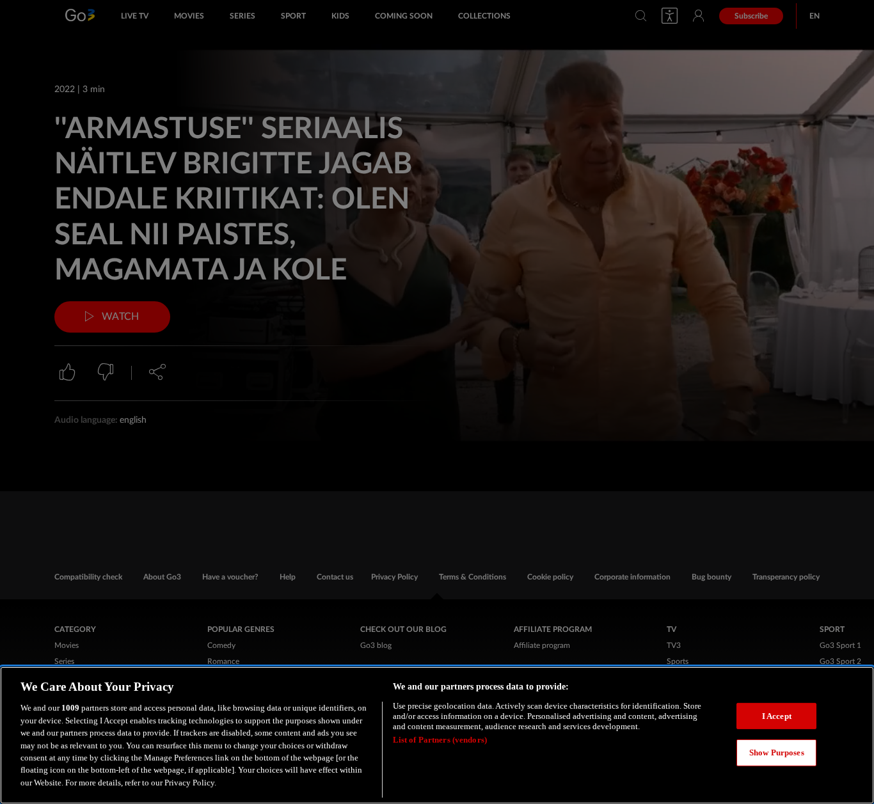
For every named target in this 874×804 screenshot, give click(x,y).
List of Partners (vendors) (440, 740)
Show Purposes (776, 752)
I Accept (776, 716)
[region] (437, 735)
